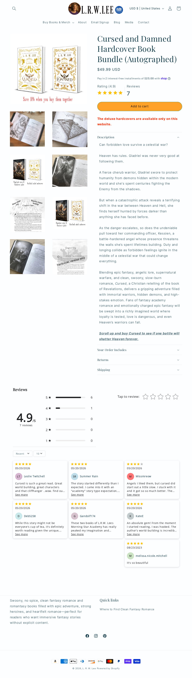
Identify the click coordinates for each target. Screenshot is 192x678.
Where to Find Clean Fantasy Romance (127, 609)
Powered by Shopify (108, 668)
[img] (110, 93)
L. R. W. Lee (89, 668)
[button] (14, 8)
